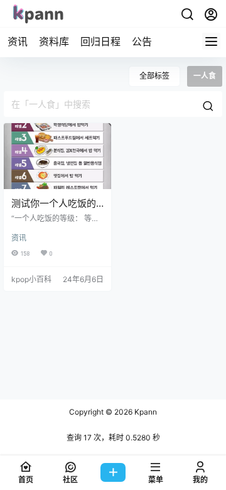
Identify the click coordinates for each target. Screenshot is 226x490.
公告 (142, 41)
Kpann (144, 411)
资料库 (54, 41)
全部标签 (154, 75)
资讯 (18, 41)
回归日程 (100, 41)
